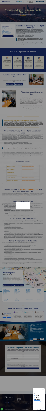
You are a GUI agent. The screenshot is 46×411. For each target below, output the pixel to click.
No (21, 206)
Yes (24, 206)
